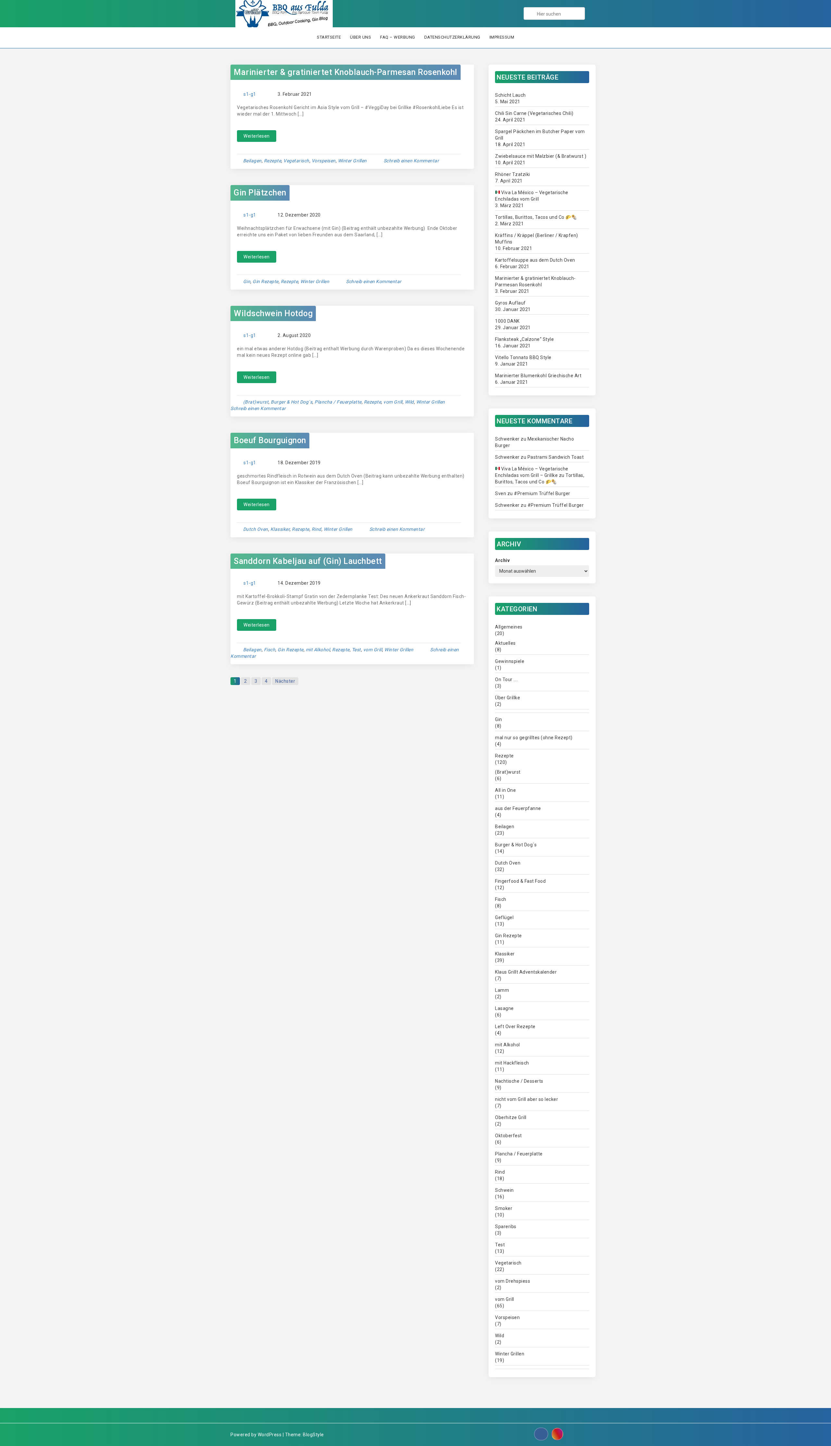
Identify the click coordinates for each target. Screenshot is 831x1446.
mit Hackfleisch (512, 1063)
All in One (505, 790)
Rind (316, 529)
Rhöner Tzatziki (512, 174)
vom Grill (393, 402)
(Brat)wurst (256, 402)
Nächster (285, 681)
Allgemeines (509, 627)
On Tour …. (506, 679)
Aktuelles (505, 643)
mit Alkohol (318, 649)
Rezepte (272, 160)
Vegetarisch (296, 160)
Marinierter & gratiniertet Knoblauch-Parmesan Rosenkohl (345, 72)
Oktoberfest (508, 1135)
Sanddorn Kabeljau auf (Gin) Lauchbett (308, 561)
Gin (247, 281)
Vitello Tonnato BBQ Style (523, 357)
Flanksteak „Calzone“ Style (524, 339)
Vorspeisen (324, 160)
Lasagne (504, 1008)
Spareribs (505, 1226)
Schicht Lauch (510, 95)
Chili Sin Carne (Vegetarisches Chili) (534, 113)
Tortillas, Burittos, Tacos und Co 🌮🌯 (536, 217)
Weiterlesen (256, 136)
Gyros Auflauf (510, 302)
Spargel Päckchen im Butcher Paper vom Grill (540, 135)
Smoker (503, 1208)
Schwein (504, 1190)
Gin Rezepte (266, 281)
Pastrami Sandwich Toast (555, 457)
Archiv (502, 560)
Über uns (360, 37)
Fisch (270, 649)
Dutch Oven (255, 529)
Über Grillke (507, 697)
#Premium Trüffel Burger (542, 493)
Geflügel (504, 917)
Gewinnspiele (509, 661)
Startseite (329, 37)
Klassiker (280, 529)
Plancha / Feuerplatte (338, 402)
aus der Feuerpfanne (518, 808)
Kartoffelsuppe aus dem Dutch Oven (535, 260)
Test (356, 649)
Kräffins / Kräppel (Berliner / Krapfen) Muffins (536, 238)
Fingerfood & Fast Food (520, 881)
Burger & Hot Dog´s (291, 402)
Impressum (502, 37)
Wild (409, 402)
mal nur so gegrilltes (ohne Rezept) (534, 737)
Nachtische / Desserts (519, 1081)
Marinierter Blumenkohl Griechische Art (538, 375)
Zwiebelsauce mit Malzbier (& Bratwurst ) (540, 156)
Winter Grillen (352, 160)
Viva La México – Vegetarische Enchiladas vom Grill (531, 196)
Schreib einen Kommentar (411, 160)
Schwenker (507, 439)
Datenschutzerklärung (452, 37)
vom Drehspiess (512, 1281)
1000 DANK (507, 321)
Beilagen (252, 160)
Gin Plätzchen (260, 192)
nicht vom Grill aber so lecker (526, 1099)
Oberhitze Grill (511, 1117)
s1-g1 (249, 94)
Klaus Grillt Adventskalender (526, 972)
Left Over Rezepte (515, 1026)
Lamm (502, 990)
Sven (500, 493)
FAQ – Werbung (397, 37)
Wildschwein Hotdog (273, 313)
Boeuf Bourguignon (270, 440)
